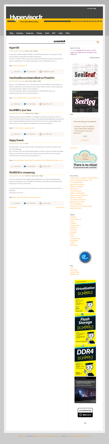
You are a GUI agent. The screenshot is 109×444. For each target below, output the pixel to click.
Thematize (57, 436)
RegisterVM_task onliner (77, 202)
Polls (67, 33)
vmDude (72, 243)
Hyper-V (27, 51)
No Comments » (31, 71)
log (22, 197)
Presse (39, 33)
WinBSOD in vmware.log (22, 172)
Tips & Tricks (28, 81)
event (26, 160)
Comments (74, 272)
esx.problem (20, 160)
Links (60, 33)
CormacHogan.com (75, 219)
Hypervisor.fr (26, 16)
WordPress (37, 436)
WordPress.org (74, 274)
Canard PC (73, 217)
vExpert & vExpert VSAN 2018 (78, 195)
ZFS (53, 33)
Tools (47, 33)
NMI (16, 128)
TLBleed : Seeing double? (77, 193)
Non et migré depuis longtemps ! (85, 128)
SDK (33, 128)
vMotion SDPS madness (77, 184)
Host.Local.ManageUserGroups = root (81, 180)
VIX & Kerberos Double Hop (78, 199)
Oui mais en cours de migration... (85, 126)
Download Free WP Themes (82, 436)
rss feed (89, 8)
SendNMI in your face (20, 110)
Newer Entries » (60, 207)
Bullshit (15, 65)
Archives (19, 33)
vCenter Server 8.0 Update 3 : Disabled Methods (84, 178)
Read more (17, 71)
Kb (30, 175)
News (31, 51)
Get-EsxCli (20, 98)
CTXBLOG (73, 223)
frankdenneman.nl (75, 225)
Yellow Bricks (74, 245)
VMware (36, 51)
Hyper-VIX (14, 47)
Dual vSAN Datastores (76, 182)
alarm (14, 160)
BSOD (14, 197)
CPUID (72, 221)
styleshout (70, 436)
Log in (72, 268)
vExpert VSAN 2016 (76, 208)
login (94, 8)
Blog (11, 33)
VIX (26, 65)
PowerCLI (26, 98)
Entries (73, 270)
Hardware (27, 113)
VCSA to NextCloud (75, 191)
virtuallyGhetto (74, 241)
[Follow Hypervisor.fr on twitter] (85, 263)
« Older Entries (12, 207)
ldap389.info (73, 228)
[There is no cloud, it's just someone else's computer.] (85, 169)
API (14, 128)
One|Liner (30, 33)
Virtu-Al (72, 236)
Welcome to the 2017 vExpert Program (81, 206)
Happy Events (16, 140)
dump (18, 197)
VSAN (39, 81)
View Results (85, 140)
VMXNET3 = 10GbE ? (76, 197)
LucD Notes (73, 230)
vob (61, 160)
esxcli (14, 98)
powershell (21, 65)
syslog (43, 160)
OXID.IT (72, 234)
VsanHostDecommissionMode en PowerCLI (31, 77)
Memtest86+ (73, 232)
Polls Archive (73, 148)
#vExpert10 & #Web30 (76, 186)
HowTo (27, 175)
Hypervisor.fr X (74, 189)
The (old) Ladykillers (76, 204)
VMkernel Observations (53, 160)
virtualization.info (75, 238)
